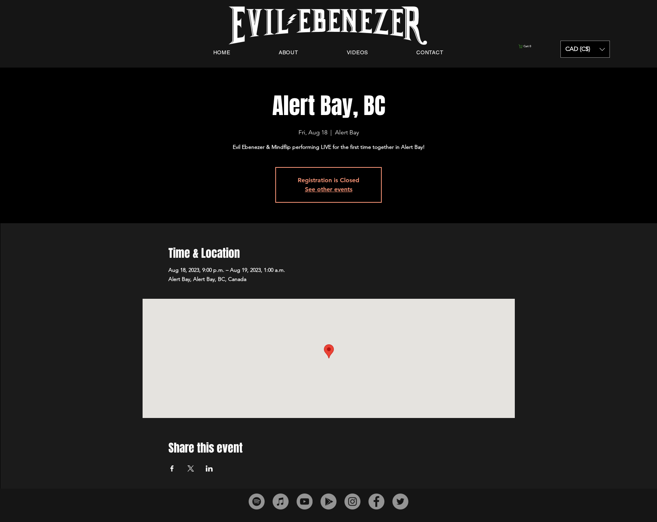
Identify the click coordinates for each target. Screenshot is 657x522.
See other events (328, 189)
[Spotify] (257, 501)
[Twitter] (400, 501)
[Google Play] (328, 501)
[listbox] (585, 49)
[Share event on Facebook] (172, 468)
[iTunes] (281, 501)
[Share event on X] (190, 468)
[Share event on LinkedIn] (209, 468)
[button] (537, 46)
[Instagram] (352, 501)
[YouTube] (305, 501)
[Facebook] (376, 501)
